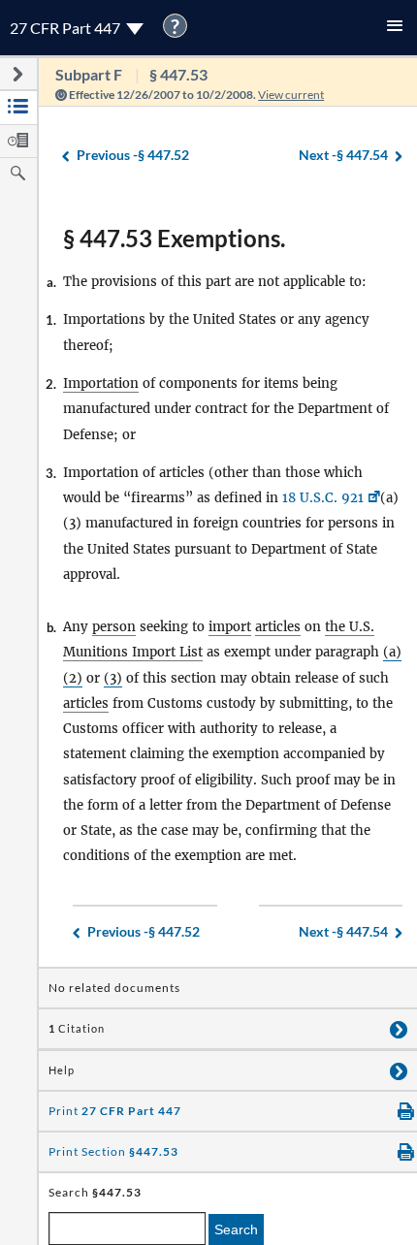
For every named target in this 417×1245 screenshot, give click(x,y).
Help (61, 1070)
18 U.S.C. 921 (323, 498)
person (114, 627)
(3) (113, 678)
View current (291, 94)
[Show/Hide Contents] (398, 1028)
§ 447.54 (343, 154)
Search (236, 1229)
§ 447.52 (133, 154)
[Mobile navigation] (394, 27)
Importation (101, 383)
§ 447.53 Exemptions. (174, 238)
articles (278, 627)
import (229, 627)
